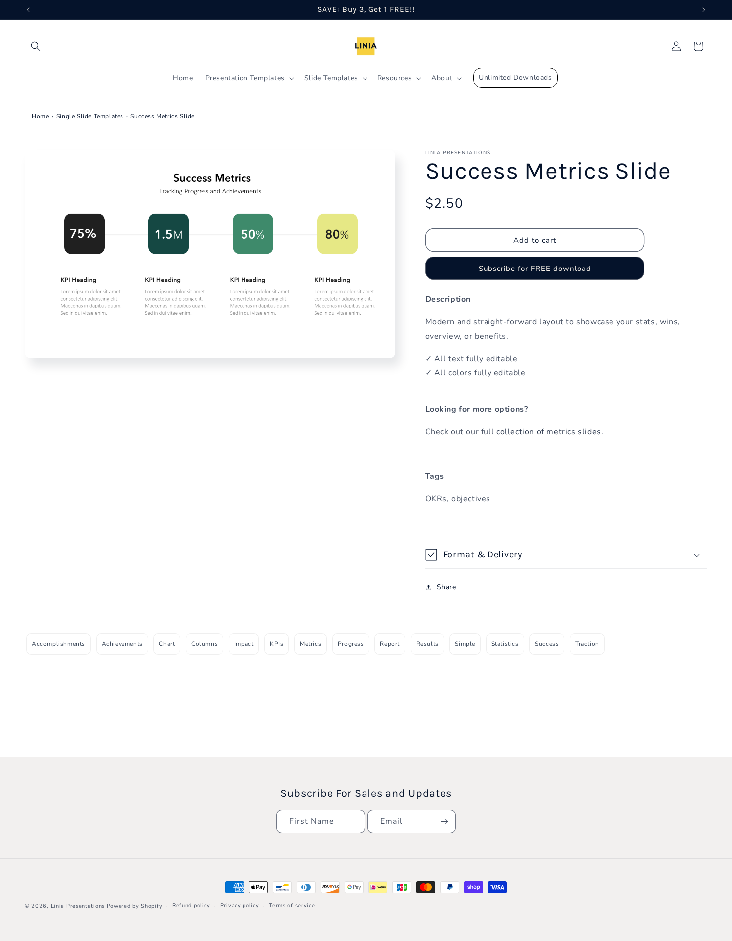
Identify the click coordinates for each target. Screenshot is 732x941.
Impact (244, 644)
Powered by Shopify (135, 906)
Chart (167, 644)
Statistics (505, 644)
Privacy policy (239, 905)
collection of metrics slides (548, 431)
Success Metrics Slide (162, 116)
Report (390, 644)
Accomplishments (58, 644)
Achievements (122, 644)
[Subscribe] (444, 821)
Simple (465, 644)
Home (40, 116)
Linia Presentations (78, 906)
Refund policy (191, 905)
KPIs (276, 644)
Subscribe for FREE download (535, 268)
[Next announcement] (704, 9)
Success (547, 644)
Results (427, 644)
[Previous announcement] (28, 9)
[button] (36, 46)
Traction (587, 644)
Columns (204, 644)
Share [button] (446, 587)
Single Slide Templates (89, 116)
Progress (351, 644)
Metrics (310, 644)
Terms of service (292, 905)
